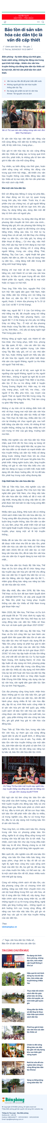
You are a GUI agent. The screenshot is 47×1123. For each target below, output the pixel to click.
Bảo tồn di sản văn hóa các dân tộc (19, 943)
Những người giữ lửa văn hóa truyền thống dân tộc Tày (22, 85)
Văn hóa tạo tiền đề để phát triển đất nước (24, 81)
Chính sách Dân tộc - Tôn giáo (17, 46)
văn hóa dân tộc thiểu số (22, 940)
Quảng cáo (6, 1115)
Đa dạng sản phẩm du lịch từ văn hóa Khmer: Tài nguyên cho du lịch (22, 92)
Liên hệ (13, 1115)
